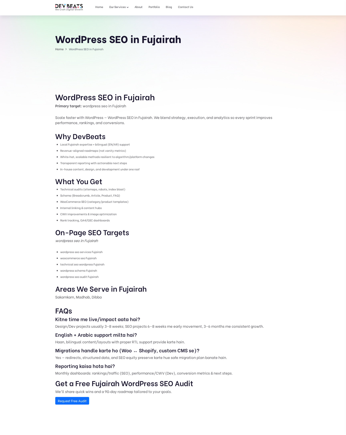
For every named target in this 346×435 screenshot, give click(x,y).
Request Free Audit (72, 400)
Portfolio (154, 7)
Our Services (117, 7)
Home (99, 7)
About (139, 7)
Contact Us (185, 7)
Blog (169, 7)
